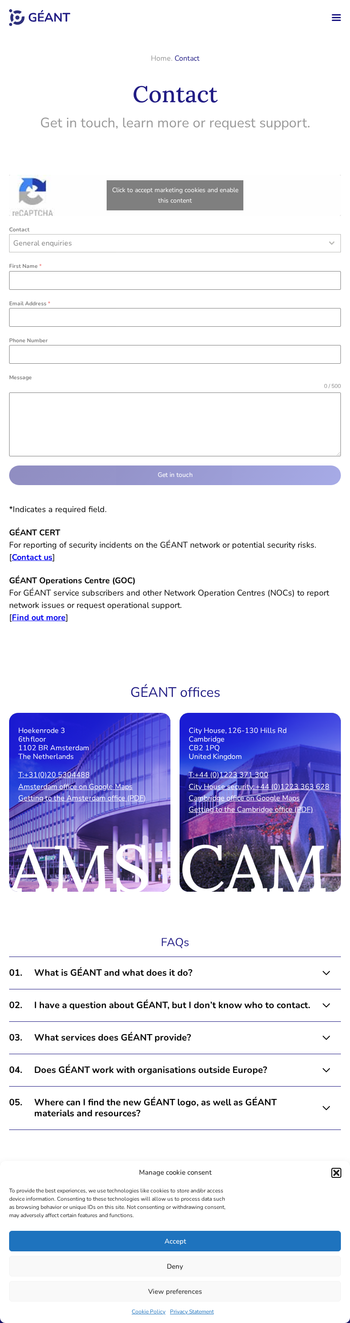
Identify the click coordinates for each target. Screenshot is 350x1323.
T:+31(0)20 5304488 (54, 775)
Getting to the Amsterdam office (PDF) (82, 798)
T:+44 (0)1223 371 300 (228, 775)
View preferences (175, 1291)
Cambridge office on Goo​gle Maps (244, 798)
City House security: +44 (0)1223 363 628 (259, 787)
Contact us (32, 557)
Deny (175, 1266)
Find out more (39, 617)
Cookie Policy (148, 1311)
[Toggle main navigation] (336, 17)
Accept (175, 1241)
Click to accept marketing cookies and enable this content (175, 195)
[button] (336, 1172)
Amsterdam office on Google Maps (75, 787)
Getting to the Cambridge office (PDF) (251, 810)
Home (161, 58)
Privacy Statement (192, 1311)
